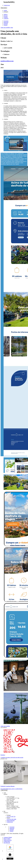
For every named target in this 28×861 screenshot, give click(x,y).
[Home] (9, 2)
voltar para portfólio (5, 27)
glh (5, 10)
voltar (11, 27)
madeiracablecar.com (7, 61)
